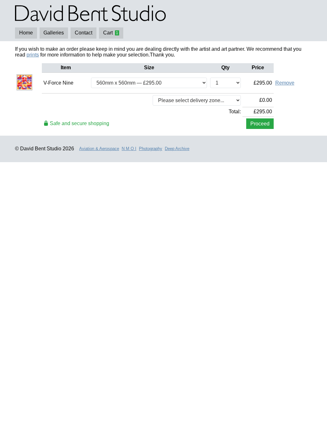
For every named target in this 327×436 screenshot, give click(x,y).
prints (33, 54)
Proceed (260, 123)
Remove (284, 83)
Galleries (53, 32)
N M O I (129, 149)
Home (26, 32)
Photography (150, 149)
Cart (110, 32)
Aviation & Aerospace (99, 149)
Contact (83, 32)
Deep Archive (177, 149)
